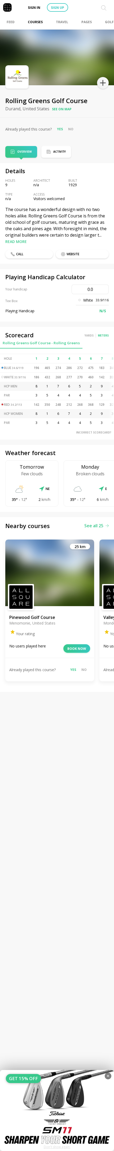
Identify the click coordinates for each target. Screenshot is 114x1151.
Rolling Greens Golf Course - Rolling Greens (41, 343)
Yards (89, 335)
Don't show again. (57, 1147)
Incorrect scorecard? (93, 432)
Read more (16, 241)
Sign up (57, 7)
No (70, 129)
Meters (103, 335)
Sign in (34, 7)
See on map (62, 109)
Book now (76, 648)
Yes (60, 129)
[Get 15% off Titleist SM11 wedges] (57, 1110)
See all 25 (93, 526)
